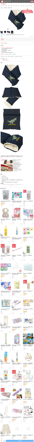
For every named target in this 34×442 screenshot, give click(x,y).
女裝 (21, 5)
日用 (18, 5)
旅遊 (16, 5)
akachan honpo (3, 34)
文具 (26, 5)
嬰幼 (6, 5)
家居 (13, 5)
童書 (28, 5)
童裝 (8, 5)
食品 (23, 5)
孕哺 (31, 5)
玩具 (11, 5)
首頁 (3, 5)
